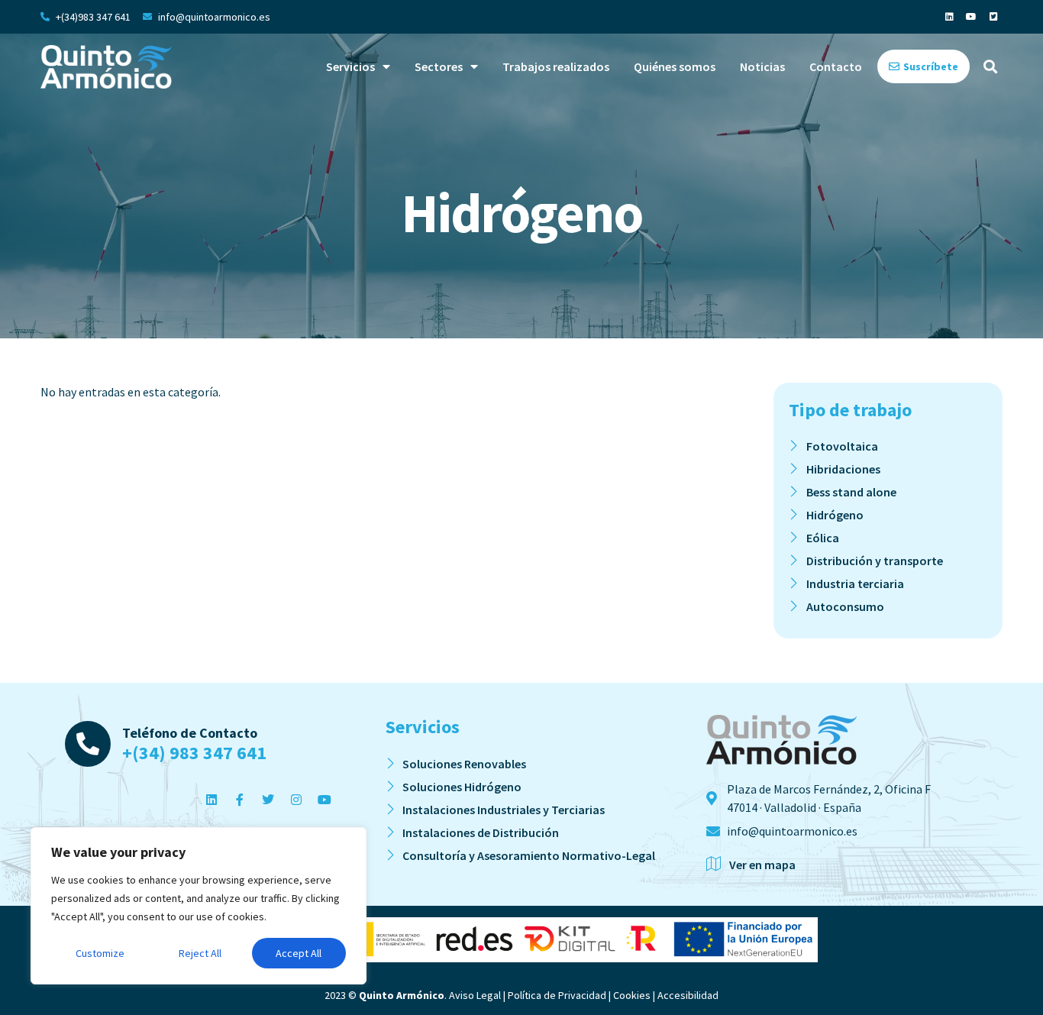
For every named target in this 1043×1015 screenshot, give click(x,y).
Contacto (835, 66)
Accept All (298, 953)
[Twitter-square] (993, 17)
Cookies (632, 995)
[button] (990, 66)
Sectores (439, 66)
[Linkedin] (949, 17)
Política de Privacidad (557, 995)
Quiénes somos (674, 66)
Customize (100, 953)
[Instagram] (296, 799)
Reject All (200, 953)
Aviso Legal (475, 995)
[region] (199, 905)
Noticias (762, 66)
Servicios (350, 66)
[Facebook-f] (240, 799)
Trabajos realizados (555, 66)
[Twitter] (268, 799)
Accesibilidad (687, 995)
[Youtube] (971, 17)
